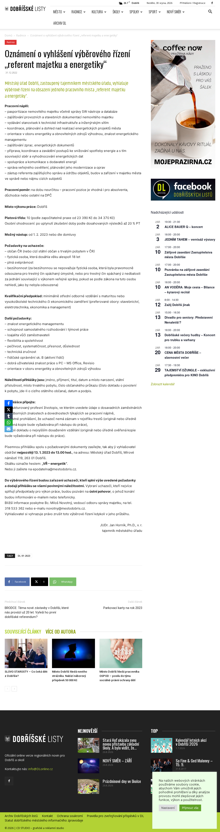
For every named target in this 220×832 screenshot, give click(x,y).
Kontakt (47, 816)
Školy (116, 11)
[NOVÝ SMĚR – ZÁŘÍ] (88, 766)
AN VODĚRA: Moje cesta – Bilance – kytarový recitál (190, 289)
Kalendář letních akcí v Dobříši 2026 (191, 742)
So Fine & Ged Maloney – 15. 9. (194, 762)
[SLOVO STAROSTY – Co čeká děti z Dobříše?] (26, 653)
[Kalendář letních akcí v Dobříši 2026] (161, 745)
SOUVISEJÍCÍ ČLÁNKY (23, 631)
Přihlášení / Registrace (192, 2)
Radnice (77, 11)
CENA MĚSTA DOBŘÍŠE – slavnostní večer (183, 355)
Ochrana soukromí (70, 816)
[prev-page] (7, 688)
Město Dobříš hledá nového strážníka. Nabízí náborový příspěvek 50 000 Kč (69, 676)
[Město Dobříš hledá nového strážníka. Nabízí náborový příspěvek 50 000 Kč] (73, 653)
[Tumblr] (9, 416)
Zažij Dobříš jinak (177, 305)
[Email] (9, 429)
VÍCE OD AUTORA (61, 631)
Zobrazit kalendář (163, 384)
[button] (210, 12)
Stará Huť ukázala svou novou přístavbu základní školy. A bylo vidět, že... (121, 744)
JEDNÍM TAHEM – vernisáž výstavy (190, 239)
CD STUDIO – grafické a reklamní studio (40, 828)
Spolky (134, 11)
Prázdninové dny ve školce (122, 781)
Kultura (97, 11)
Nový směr (174, 11)
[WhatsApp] (9, 422)
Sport (153, 11)
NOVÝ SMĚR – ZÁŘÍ (117, 760)
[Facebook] (212, 3)
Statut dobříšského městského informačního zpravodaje (44, 820)
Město (57, 11)
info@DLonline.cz (40, 769)
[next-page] (14, 688)
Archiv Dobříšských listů (21, 816)
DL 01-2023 (24, 555)
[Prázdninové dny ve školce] (88, 786)
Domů (8, 35)
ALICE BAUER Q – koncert (184, 227)
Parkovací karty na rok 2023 (122, 608)
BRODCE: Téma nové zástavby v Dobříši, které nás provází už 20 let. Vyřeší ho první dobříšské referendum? (37, 612)
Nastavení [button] (168, 808)
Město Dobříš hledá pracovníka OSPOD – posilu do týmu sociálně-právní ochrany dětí (119, 676)
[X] (9, 409)
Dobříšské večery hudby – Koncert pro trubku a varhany (190, 337)
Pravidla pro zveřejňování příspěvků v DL (115, 816)
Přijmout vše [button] (190, 808)
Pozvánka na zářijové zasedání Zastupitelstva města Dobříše (187, 272)
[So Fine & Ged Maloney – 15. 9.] (161, 766)
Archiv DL (59, 23)
